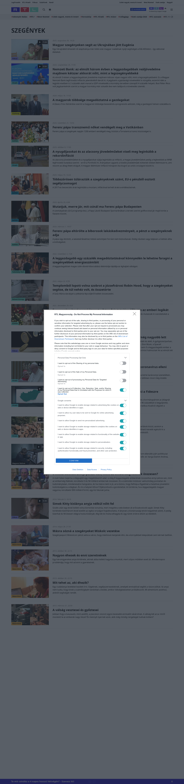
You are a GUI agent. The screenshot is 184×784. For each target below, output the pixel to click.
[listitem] (92, 357)
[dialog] (92, 392)
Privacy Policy (106, 470)
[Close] (135, 314)
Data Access (92, 470)
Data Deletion (77, 470)
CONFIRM (74, 461)
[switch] (123, 363)
